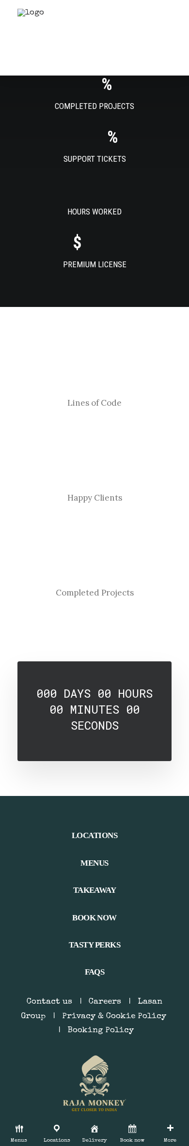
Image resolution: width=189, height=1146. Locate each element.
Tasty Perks (94, 944)
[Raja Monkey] (46, 38)
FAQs (95, 972)
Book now (94, 917)
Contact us (49, 1002)
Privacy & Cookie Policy (114, 1016)
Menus (94, 863)
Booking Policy (100, 1030)
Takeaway (94, 890)
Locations (94, 835)
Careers (105, 1002)
